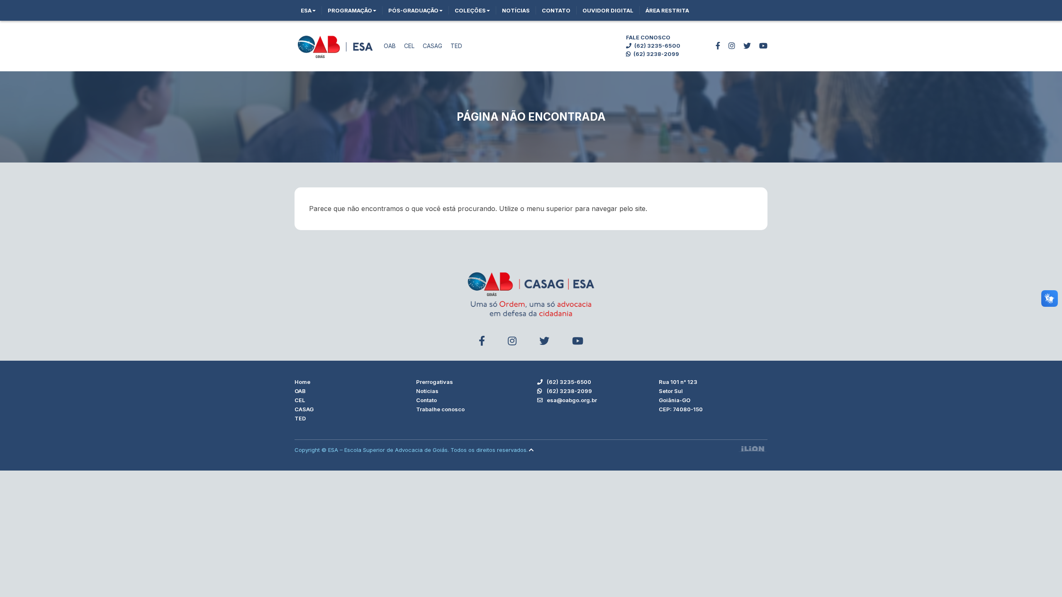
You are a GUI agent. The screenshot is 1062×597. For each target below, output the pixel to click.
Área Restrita (667, 10)
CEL (409, 45)
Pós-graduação (413, 10)
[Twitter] (747, 45)
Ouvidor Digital (607, 10)
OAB (390, 45)
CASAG (432, 45)
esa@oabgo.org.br (571, 400)
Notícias (516, 10)
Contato (556, 10)
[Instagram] (731, 45)
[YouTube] (763, 45)
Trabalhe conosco (440, 409)
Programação (350, 10)
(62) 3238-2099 (655, 54)
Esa (306, 10)
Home (302, 382)
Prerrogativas (434, 382)
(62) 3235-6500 (656, 45)
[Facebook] (718, 45)
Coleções (470, 10)
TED (456, 45)
